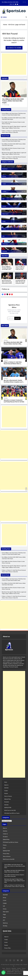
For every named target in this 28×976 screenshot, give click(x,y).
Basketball (5, 894)
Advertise (6, 787)
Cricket (4, 900)
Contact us (5, 833)
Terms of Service (8, 796)
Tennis (4, 917)
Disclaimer (6, 801)
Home (5, 24)
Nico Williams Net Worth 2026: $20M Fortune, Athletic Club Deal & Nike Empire (11, 2)
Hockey (4, 908)
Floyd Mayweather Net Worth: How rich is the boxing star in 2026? (20, 282)
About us (5, 828)
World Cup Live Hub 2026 (10, 810)
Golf (4, 906)
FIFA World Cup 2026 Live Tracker (12, 813)
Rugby (4, 914)
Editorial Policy (7, 799)
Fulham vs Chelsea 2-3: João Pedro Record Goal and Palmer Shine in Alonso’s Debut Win (13, 363)
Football (4, 95)
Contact (6, 790)
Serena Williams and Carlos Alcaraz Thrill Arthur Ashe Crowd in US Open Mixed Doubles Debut (14, 866)
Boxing (4, 897)
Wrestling (4, 277)
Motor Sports (6, 911)
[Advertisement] (14, 64)
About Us (6, 785)
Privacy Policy (6, 853)
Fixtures (6, 793)
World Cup (5, 923)
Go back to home (14, 48)
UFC (4, 920)
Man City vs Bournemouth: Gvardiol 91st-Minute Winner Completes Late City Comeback (14, 382)
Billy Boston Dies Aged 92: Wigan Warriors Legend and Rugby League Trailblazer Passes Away (14, 881)
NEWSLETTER (7, 807)
